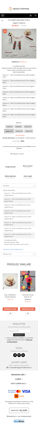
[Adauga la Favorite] (10, 313)
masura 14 (19, 131)
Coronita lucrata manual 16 (27, 296)
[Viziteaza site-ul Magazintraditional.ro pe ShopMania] (19, 421)
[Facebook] (15, 355)
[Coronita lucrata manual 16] (27, 281)
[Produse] (3, 16)
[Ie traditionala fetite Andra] (19, 43)
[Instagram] (23, 355)
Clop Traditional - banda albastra (10, 296)
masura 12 (9, 131)
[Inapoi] (1, 20)
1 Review (23, 25)
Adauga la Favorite (18, 154)
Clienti (18, 379)
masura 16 (28, 131)
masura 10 (27, 127)
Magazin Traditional (19, 23)
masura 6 (9, 127)
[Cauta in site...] (35, 15)
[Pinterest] (19, 355)
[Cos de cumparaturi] (30, 15)
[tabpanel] (19, 43)
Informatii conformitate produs (13, 249)
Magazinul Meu (18, 375)
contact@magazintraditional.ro (20, 367)
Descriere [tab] (6, 186)
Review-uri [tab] (7, 254)
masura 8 (18, 127)
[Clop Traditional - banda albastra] (10, 281)
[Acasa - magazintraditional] (19, 9)
